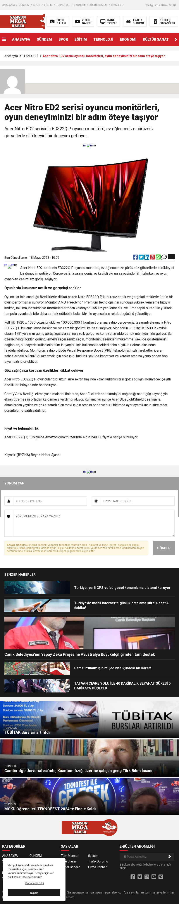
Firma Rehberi (97, 867)
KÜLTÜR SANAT (98, 5)
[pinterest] (153, 258)
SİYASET (116, 5)
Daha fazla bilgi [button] (34, 883)
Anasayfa (11, 56)
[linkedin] (147, 258)
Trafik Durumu (98, 861)
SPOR (36, 5)
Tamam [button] (34, 893)
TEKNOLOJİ (63, 5)
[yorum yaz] (164, 258)
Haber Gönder (70, 867)
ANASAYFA (8, 5)
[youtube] (153, 877)
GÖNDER (163, 548)
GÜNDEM (24, 5)
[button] (175, 39)
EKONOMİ (80, 5)
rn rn (88, 145)
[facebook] (136, 258)
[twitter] (141, 258)
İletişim (93, 855)
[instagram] (147, 877)
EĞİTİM (48, 5)
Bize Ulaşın (68, 861)
